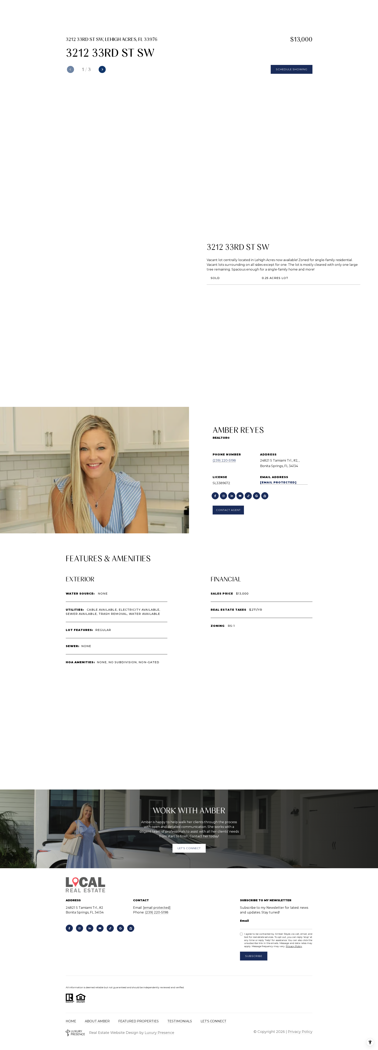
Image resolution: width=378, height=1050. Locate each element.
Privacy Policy (294, 946)
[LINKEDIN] (231, 495)
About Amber (97, 1021)
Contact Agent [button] (228, 510)
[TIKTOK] (248, 495)
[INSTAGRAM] (223, 495)
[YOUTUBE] (240, 495)
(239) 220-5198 (224, 460)
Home (71, 1021)
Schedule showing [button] (291, 69)
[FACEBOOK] (215, 495)
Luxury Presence (159, 1033)
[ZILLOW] (264, 495)
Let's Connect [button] (189, 848)
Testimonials (179, 1021)
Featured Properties (138, 1021)
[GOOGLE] (256, 495)
